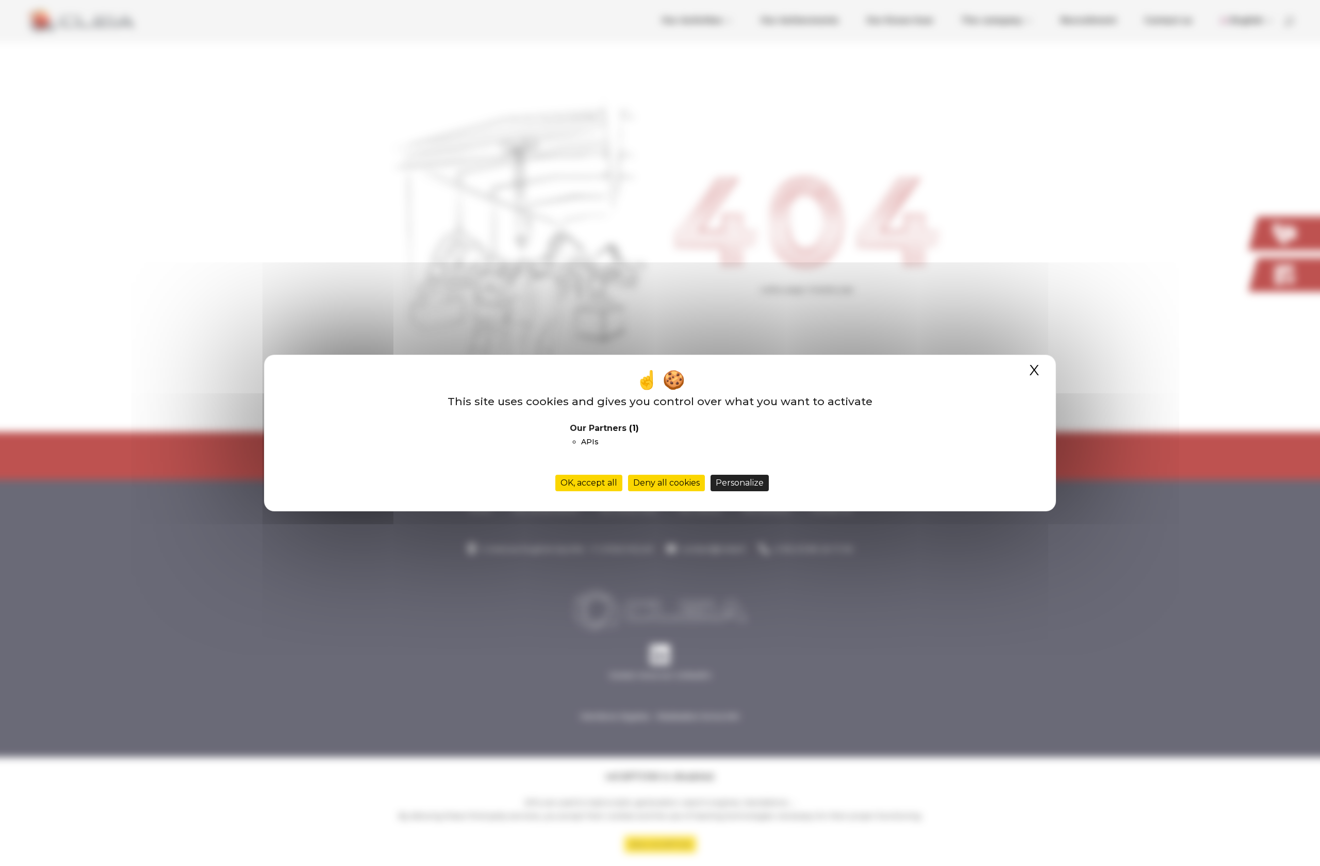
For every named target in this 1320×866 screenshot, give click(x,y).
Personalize (740, 483)
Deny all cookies (666, 483)
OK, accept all (588, 483)
